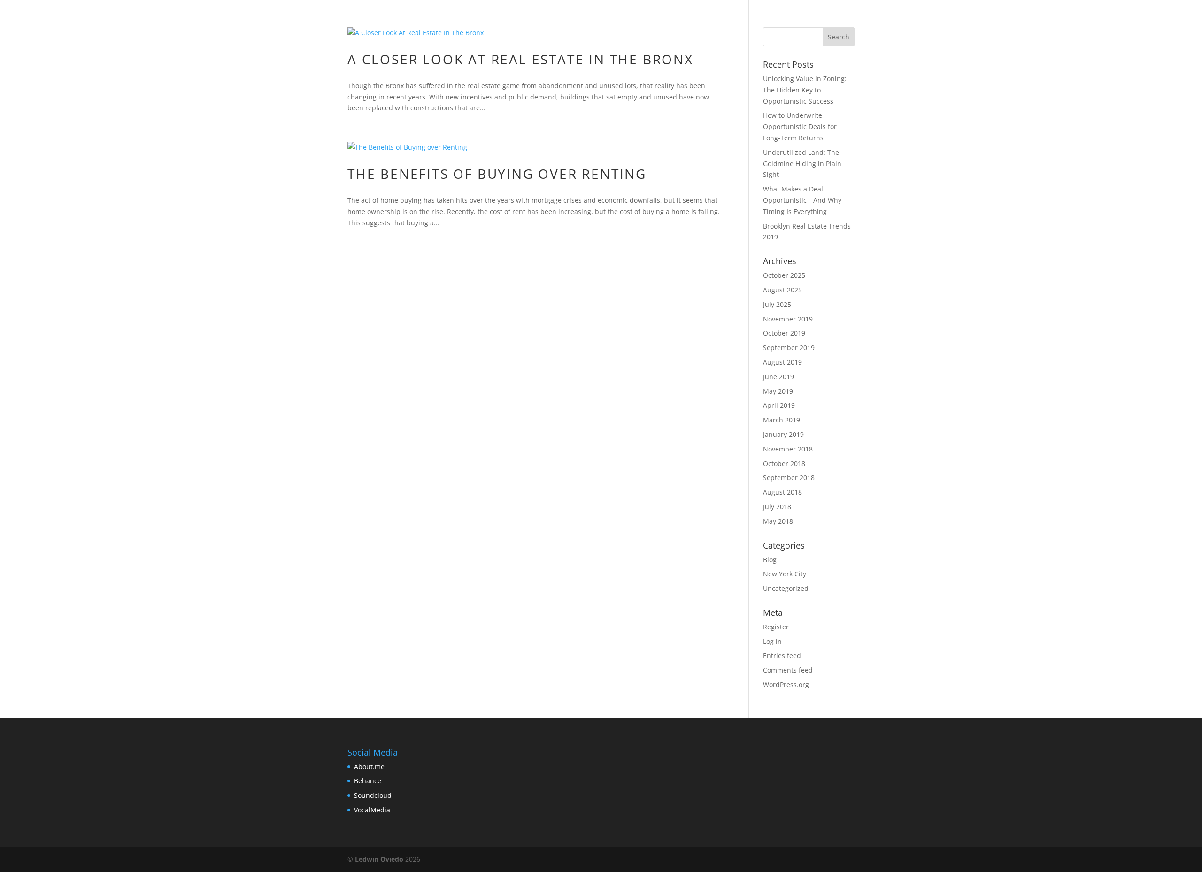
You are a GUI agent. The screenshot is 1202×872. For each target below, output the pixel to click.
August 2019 (782, 362)
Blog (770, 559)
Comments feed (788, 669)
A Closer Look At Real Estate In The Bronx (520, 59)
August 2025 (782, 289)
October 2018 (784, 463)
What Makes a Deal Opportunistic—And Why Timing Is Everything (802, 200)
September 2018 (789, 477)
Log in (772, 641)
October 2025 (784, 275)
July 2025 (777, 304)
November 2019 (788, 318)
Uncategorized (786, 588)
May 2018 (778, 521)
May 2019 (778, 391)
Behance (367, 780)
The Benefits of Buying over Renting (497, 174)
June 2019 (778, 376)
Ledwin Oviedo (379, 859)
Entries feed (782, 655)
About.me (369, 766)
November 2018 (788, 448)
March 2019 (781, 419)
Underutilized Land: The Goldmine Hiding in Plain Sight (802, 163)
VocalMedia (372, 809)
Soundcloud (373, 795)
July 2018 (777, 506)
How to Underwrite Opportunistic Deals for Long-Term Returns (800, 126)
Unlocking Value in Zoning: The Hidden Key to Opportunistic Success (805, 90)
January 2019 (783, 434)
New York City (784, 573)
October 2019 (784, 333)
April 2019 (779, 405)
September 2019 (789, 347)
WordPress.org (786, 684)
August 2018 (782, 492)
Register (776, 626)
